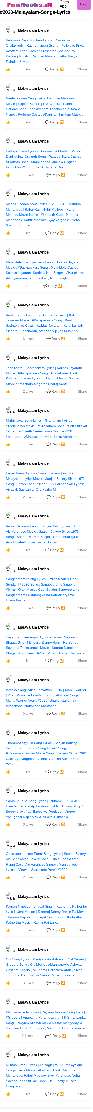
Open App (64, 4)
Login (84, 4)
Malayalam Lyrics (33, 30)
